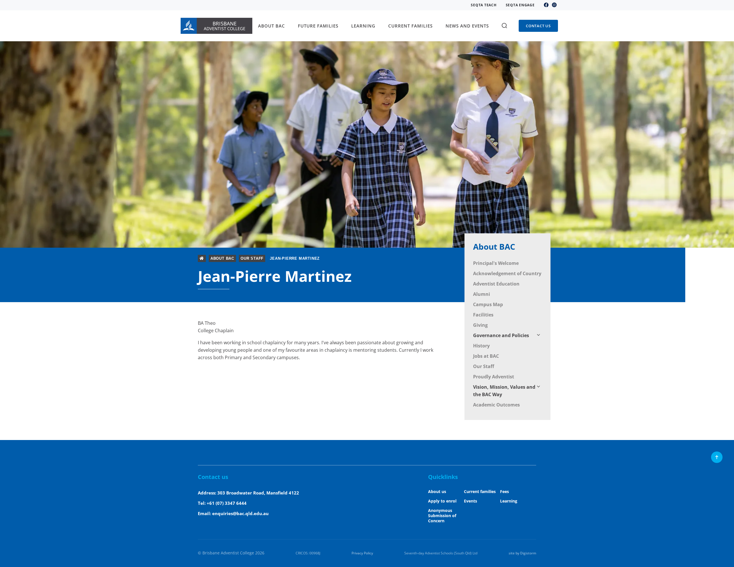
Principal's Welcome (496, 263)
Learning (508, 501)
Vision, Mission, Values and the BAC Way (504, 391)
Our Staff (483, 366)
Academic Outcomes (496, 405)
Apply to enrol (442, 501)
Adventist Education (496, 284)
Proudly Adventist (493, 377)
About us (437, 491)
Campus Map (488, 304)
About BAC (494, 246)
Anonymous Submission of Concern (442, 515)
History (481, 346)
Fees (504, 491)
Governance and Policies (501, 335)
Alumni (481, 294)
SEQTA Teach (483, 5)
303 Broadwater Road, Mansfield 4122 (258, 493)
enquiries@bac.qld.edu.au (240, 513)
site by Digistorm (522, 553)
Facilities (483, 315)
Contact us (538, 25)
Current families (480, 491)
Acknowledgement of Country (507, 273)
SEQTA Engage (520, 5)
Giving (480, 325)
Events (470, 501)
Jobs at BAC (486, 356)
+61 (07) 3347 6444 (227, 503)
